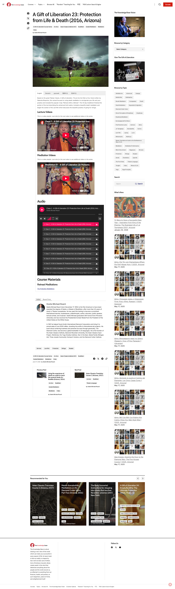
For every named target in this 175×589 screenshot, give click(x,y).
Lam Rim (46, 348)
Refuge (64, 348)
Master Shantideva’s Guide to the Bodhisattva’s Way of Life (129, 141)
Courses (32, 586)
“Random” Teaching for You (85, 586)
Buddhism (81, 27)
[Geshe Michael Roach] (41, 308)
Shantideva (126, 157)
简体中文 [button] (74, 93)
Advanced (129, 93)
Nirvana (141, 150)
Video (35, 30)
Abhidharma (119, 93)
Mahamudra (119, 136)
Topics (38, 586)
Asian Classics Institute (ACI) (68, 27)
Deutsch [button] (47, 93)
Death (141, 101)
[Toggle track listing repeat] (56, 218)
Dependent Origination (135, 105)
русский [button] (56, 93)
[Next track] (44, 218)
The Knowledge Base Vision (57, 586)
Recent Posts (47, 299)
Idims (140, 125)
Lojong (126, 132)
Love (133, 132)
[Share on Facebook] (28, 13)
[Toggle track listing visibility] (99, 218)
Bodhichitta (119, 97)
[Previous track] (41, 218)
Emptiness (139, 113)
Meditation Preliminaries (132, 146)
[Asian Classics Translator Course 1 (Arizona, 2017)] (43, 504)
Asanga (138, 93)
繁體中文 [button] (65, 93)
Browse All (45, 586)
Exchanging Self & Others (123, 121)
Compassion (132, 101)
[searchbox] (124, 183)
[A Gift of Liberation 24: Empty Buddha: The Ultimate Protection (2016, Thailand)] (131, 504)
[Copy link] (28, 28)
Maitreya (128, 136)
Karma (139, 128)
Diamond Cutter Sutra (122, 109)
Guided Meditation (91, 27)
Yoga (117, 169)
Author (38, 299)
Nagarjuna (132, 150)
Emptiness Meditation (122, 117)
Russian (71, 348)
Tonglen (118, 165)
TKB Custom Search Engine (106, 586)
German (39, 348)
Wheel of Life (134, 165)
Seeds (117, 157)
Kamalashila (130, 128)
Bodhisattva (129, 97)
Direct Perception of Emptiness (124, 113)
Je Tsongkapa (120, 128)
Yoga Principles (126, 169)
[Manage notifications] (170, 584)
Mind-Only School (121, 150)
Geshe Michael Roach (56, 304)
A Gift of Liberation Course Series (42, 27)
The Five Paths (120, 161)
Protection (55, 348)
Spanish (135, 157)
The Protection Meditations (45, 289)
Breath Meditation (121, 101)
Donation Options (71, 586)
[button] (3, 4)
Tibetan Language (92, 383)
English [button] (39, 93)
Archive (56, 27)
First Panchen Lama (121, 125)
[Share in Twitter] (28, 18)
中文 (96, 586)
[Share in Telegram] (28, 23)
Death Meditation (120, 105)
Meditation (101, 27)
